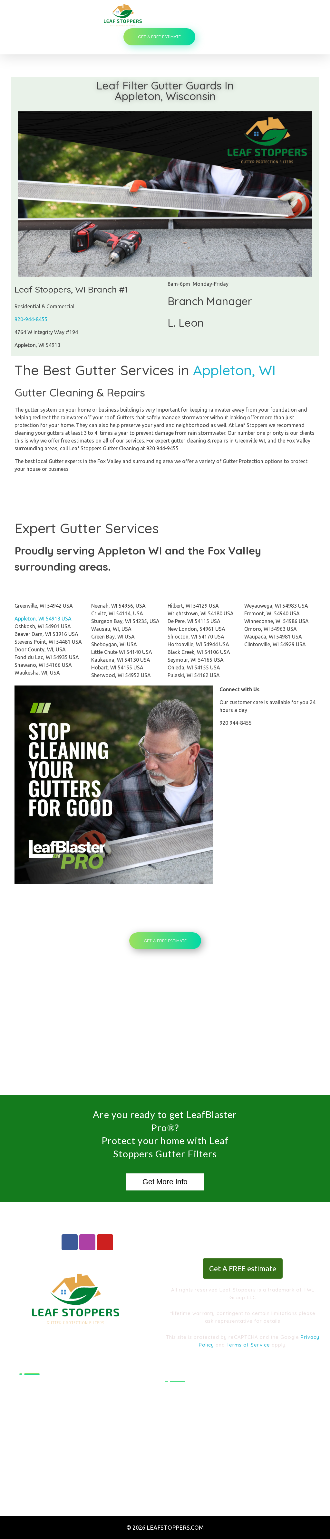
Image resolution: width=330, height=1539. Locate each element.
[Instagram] (87, 1242)
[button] (165, 1181)
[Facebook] (70, 1242)
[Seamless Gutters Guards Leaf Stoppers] (161, 14)
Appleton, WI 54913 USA (43, 618)
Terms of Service (247, 1345)
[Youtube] (105, 1242)
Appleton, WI (234, 370)
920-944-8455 (31, 319)
